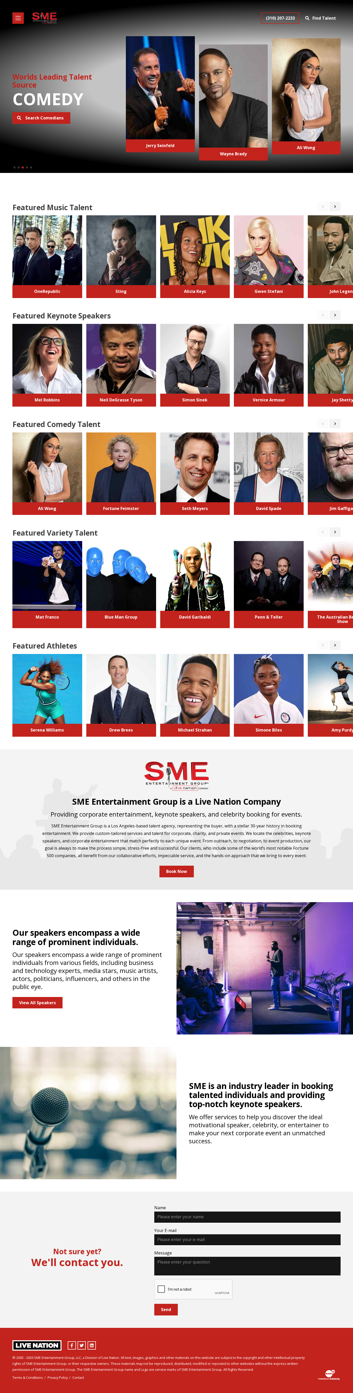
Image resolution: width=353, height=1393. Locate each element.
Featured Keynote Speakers (61, 316)
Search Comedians (44, 118)
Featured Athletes (44, 646)
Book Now (176, 871)
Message (163, 1253)
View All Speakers (37, 1003)
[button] (14, 167)
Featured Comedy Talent (56, 424)
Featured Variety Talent (55, 533)
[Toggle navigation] (18, 18)
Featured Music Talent (52, 207)
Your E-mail (165, 1230)
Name (160, 1208)
